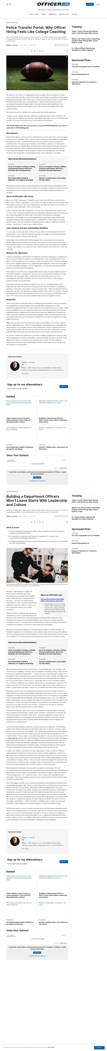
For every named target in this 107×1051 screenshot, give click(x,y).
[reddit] (40, 51)
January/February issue (34, 125)
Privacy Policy (51, 1047)
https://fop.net (12, 738)
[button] (7, 4)
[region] (37, 464)
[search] (10, 4)
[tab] (10, 460)
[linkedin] (34, 51)
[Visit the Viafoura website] (64, 468)
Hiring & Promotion (12, 22)
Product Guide (34, 14)
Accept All (99, 1047)
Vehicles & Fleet (64, 14)
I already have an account (37, 480)
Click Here (61, 125)
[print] (67, 51)
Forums (43, 14)
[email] (43, 51)
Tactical (75, 14)
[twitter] (37, 51)
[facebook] (31, 51)
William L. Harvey (11, 45)
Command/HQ (52, 14)
